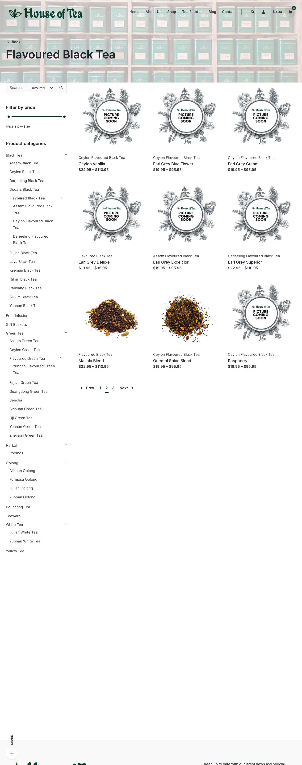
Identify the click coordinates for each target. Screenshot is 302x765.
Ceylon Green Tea (24, 349)
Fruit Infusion (17, 315)
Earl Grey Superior (245, 262)
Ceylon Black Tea (24, 172)
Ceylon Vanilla (92, 163)
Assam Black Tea (23, 163)
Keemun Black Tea (25, 270)
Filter (62, 126)
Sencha (15, 400)
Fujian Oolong (21, 488)
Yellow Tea (15, 551)
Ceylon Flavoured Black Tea (102, 158)
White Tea (14, 524)
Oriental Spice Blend (172, 360)
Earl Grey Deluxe (94, 262)
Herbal (11, 445)
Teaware (13, 516)
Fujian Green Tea (23, 382)
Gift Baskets (16, 324)
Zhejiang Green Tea (26, 435)
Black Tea (14, 155)
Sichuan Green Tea (25, 409)
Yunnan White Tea (24, 541)
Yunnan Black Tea (24, 305)
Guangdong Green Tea (28, 391)
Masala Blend (91, 360)
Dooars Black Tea (24, 189)
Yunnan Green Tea (25, 426)
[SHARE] (12, 753)
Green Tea (15, 333)
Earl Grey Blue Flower (173, 163)
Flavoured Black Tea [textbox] (39, 88)
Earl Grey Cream (243, 163)
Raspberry (237, 360)
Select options (91, 174)
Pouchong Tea (18, 507)
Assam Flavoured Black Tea (176, 256)
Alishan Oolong (22, 470)
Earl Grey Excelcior (171, 262)
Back (16, 42)
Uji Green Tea (21, 418)
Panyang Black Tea (25, 288)
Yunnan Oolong (22, 497)
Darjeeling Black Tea (26, 180)
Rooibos (16, 453)
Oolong (12, 463)
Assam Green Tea (24, 341)
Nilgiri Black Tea (23, 279)
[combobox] (41, 87)
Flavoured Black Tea (27, 198)
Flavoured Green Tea (27, 358)
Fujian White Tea (23, 532)
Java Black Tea (22, 261)
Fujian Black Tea (23, 253)
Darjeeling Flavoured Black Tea (254, 256)
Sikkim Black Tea (23, 297)
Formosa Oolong (23, 479)
